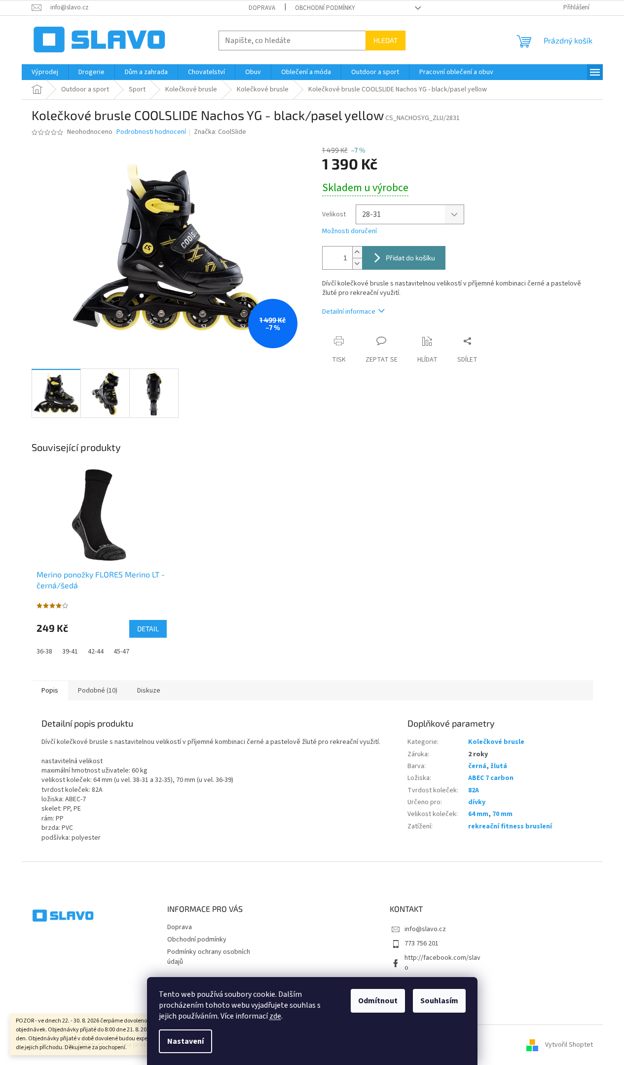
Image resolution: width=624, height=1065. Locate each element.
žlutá (498, 766)
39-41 (70, 651)
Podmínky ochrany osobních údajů (208, 956)
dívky (476, 802)
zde (275, 1016)
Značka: (220, 132)
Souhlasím (439, 1000)
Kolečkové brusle (496, 742)
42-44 (96, 651)
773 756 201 (421, 943)
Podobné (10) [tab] (97, 691)
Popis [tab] (49, 691)
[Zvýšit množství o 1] (357, 252)
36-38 (44, 651)
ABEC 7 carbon (491, 778)
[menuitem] (45, 72)
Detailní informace (348, 312)
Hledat (385, 40)
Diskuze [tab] (148, 691)
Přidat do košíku (410, 257)
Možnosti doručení (349, 231)
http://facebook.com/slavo (442, 962)
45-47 (121, 651)
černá (477, 766)
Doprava (262, 7)
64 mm (478, 814)
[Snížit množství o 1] (357, 263)
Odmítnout (378, 1000)
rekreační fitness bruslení (510, 826)
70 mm (502, 814)
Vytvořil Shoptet (569, 1045)
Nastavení (185, 1041)
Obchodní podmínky (325, 7)
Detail (148, 628)
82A (473, 790)
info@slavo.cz (425, 929)
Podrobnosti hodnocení (151, 132)
